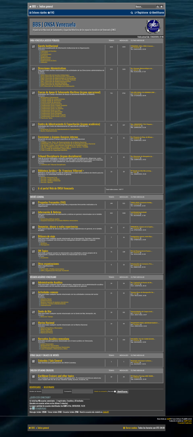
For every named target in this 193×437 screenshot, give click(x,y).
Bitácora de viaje (46, 236)
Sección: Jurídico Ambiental (50, 181)
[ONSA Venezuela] (147, 26)
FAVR (135, 172)
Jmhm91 (106, 412)
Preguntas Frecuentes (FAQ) (52, 202)
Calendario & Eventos (48, 51)
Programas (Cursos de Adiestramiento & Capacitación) (60, 129)
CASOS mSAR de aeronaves (51, 100)
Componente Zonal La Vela (50, 110)
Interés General (37, 197)
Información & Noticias (49, 212)
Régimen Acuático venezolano (43, 277)
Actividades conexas (48, 292)
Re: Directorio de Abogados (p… (142, 156)
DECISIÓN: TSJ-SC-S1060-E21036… (143, 339)
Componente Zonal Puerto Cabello (53, 115)
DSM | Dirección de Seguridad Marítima (55, 84)
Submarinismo (46, 305)
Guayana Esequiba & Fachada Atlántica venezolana (59, 220)
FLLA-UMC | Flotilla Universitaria (52, 269)
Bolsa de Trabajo (47, 316)
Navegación (45, 245)
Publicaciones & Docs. (49, 60)
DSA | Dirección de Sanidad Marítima (54, 83)
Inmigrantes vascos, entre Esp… (142, 236)
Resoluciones (46, 59)
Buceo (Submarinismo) (49, 131)
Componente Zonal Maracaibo (51, 112)
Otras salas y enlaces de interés (44, 355)
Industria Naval (46, 299)
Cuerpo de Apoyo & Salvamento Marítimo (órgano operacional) (69, 92)
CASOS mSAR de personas (51, 102)
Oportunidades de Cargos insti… (142, 311)
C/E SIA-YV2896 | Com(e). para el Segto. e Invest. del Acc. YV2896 (64, 147)
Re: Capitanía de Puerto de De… (142, 282)
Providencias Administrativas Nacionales (55, 347)
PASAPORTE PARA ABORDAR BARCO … (145, 323)
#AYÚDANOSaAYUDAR (139, 212)
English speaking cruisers (42, 370)
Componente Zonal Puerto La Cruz (53, 116)
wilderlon (136, 70)
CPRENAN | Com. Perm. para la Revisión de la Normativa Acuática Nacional (68, 144)
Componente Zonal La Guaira (51, 107)
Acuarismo (44, 258)
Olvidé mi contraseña (100, 391)
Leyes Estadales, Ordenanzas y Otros (54, 349)
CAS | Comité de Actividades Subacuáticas (56, 148)
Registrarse (49, 387)
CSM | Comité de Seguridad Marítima (54, 150)
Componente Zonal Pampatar (51, 113)
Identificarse (35, 387)
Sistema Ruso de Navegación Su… (143, 292)
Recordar (111, 391)
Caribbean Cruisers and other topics (56, 376)
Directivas (44, 56)
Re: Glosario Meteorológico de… (142, 68)
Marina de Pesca (47, 333)
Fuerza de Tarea (46, 118)
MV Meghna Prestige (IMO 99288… (142, 376)
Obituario (44, 62)
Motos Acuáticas (46, 329)
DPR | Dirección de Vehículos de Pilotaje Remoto (58, 80)
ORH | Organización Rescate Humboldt (55, 270)
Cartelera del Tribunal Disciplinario (53, 164)
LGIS (135, 294)
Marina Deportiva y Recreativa (51, 328)
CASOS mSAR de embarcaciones (53, 99)
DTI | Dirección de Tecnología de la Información (57, 86)
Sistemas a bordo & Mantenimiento (53, 304)
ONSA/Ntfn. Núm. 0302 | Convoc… (142, 46)
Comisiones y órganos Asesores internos (58, 137)
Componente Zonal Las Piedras (52, 108)
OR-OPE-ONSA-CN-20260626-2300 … (143, 92)
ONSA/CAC (137, 126)
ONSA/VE (136, 47)
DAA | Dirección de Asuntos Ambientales (55, 75)
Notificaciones (46, 57)
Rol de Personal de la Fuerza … (141, 251)
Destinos (44, 243)
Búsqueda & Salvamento (49, 97)
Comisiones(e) (46, 54)
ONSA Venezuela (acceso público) (44, 40)
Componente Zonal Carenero (51, 104)
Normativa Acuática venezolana (53, 339)
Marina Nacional (46, 323)
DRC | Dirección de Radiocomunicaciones (56, 81)
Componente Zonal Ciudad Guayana (54, 105)
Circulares (44, 53)
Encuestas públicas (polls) (50, 219)
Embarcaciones (46, 300)
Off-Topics (43, 251)
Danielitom (136, 324)
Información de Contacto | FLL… (142, 264)
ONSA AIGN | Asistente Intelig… (142, 202)
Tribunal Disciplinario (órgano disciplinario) (59, 156)
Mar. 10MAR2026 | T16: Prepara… (142, 124)
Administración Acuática (50, 282)
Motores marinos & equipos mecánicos (54, 302)
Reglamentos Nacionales (50, 345)
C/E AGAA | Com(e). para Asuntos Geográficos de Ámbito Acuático (64, 145)
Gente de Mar (44, 311)
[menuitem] (50, 13)
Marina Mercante (47, 331)
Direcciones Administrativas (52, 68)
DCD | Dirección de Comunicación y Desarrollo (57, 77)
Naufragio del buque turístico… (142, 361)
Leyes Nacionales (47, 344)
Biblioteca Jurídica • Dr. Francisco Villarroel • (61, 171)
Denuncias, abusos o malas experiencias (58, 227)
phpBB (168, 419)
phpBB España (188, 421)
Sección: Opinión (47, 182)
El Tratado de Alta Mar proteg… (141, 171)
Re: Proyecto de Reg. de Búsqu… (142, 137)
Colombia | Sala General (50, 360)
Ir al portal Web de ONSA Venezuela (56, 188)
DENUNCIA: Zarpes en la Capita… (142, 227)
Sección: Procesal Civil (49, 177)
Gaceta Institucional (48, 46)
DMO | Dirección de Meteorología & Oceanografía (58, 78)
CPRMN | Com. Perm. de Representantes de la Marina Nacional (63, 142)
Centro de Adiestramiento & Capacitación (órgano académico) (69, 124)
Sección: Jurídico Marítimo (50, 179)
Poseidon (136, 362)
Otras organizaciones (48, 264)
